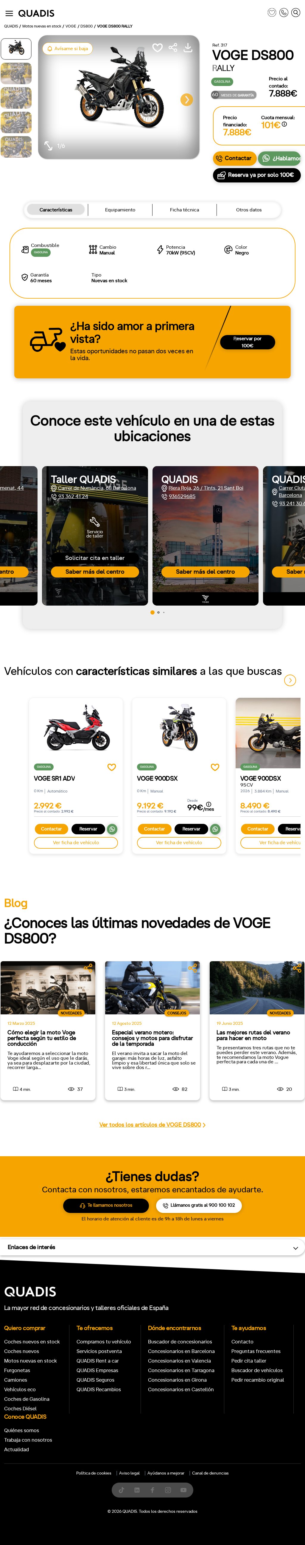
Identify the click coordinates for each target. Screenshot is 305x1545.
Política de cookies (93, 1473)
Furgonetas (17, 1370)
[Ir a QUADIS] (141, 13)
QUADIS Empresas (97, 1370)
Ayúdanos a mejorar (165, 1473)
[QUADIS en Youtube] (183, 1490)
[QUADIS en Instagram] (168, 1490)
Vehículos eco (20, 1389)
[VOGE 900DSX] (179, 733)
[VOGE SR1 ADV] (76, 733)
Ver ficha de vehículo (76, 842)
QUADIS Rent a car (98, 1360)
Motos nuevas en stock (30, 1360)
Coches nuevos (21, 1351)
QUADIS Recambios (99, 1389)
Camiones (15, 1380)
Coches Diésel (20, 1408)
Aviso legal (129, 1473)
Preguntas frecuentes (256, 1351)
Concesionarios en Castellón (181, 1389)
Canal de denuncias (210, 1473)
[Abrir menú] (9, 13)
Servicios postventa (99, 1351)
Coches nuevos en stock (32, 1341)
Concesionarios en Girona (177, 1380)
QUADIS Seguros (95, 1380)
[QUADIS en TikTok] (121, 1490)
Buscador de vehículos (257, 1370)
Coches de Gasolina (26, 1399)
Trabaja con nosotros (28, 1440)
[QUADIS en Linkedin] (137, 1490)
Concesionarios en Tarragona (181, 1370)
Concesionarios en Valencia (179, 1360)
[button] (186, 100)
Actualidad (16, 1449)
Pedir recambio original (257, 1380)
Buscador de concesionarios (180, 1341)
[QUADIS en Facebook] (152, 1490)
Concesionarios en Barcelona (181, 1351)
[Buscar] (295, 13)
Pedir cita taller (248, 1360)
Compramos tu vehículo (104, 1341)
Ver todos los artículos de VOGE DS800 (150, 1125)
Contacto (242, 1341)
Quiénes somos (21, 1430)
